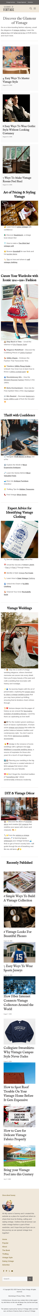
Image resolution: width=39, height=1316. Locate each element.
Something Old (12, 777)
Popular (5, 1243)
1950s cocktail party (18, 372)
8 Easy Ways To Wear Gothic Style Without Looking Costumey (19, 130)
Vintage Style (7, 1257)
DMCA (28, 1296)
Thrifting (5, 1254)
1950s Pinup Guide (22, 366)
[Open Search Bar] (31, 8)
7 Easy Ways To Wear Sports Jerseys (18, 968)
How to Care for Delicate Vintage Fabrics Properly (15, 1135)
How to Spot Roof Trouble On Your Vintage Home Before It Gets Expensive (18, 1093)
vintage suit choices (16, 728)
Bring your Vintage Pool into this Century (18, 1172)
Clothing (26, 578)
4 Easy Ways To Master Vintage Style (16, 80)
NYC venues (9, 766)
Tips (8, 259)
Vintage (26, 573)
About (4, 1247)
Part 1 (7, 568)
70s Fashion (29, 391)
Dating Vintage (8, 1261)
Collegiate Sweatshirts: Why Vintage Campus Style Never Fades (19, 1052)
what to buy (5, 33)
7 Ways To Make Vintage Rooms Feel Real (17, 179)
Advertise (30, 2)
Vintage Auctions (10, 2)
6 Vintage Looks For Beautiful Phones (18, 934)
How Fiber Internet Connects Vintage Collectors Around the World (18, 1002)
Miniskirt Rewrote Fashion (14, 380)
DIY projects (23, 824)
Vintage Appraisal (21, 2)
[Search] (30, 1279)
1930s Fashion (26, 353)
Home (4, 1239)
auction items (12, 254)
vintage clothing (19, 30)
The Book (6, 1250)
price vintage (22, 227)
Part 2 (14, 568)
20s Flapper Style (20, 344)
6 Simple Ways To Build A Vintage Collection (19, 898)
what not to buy (20, 33)
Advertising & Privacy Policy (16, 1296)
